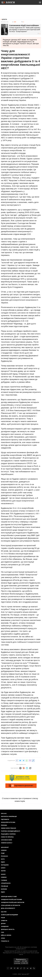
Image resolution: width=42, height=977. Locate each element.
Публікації (4, 886)
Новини (4, 850)
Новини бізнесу (6, 843)
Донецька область (7, 929)
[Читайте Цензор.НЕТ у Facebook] (8, 968)
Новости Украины (7, 837)
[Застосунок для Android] (27, 968)
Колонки (4, 889)
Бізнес (3, 874)
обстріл (3, 912)
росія (3, 917)
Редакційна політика (8, 834)
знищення (4, 926)
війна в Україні (6, 935)
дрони (3, 923)
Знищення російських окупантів (12, 902)
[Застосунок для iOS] (31, 968)
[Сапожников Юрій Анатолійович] (4, 29)
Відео (3, 862)
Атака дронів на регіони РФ (10, 905)
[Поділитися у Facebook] (17, 760)
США (2, 932)
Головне (4, 880)
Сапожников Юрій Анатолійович (24, 25)
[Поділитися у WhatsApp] (26, 760)
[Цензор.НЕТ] (9, 3)
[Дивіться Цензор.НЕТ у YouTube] (18, 968)
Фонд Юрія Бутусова (8, 822)
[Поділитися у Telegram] (23, 760)
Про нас (4, 813)
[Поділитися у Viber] (30, 760)
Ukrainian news (6, 840)
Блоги (4, 19)
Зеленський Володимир (9, 914)
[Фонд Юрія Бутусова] (21, 777)
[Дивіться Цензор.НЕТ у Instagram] (24, 968)
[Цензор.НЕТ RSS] (34, 968)
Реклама (4, 825)
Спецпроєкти (5, 883)
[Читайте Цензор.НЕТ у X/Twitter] (11, 968)
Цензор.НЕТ (5, 847)
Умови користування (8, 828)
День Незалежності (8, 908)
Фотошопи (5, 865)
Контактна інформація (9, 816)
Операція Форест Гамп (9, 896)
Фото (3, 859)
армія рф (4, 920)
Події (2, 853)
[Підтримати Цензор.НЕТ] (21, 785)
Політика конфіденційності (10, 831)
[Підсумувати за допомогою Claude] (23, 768)
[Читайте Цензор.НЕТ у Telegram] (14, 968)
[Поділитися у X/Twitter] (20, 760)
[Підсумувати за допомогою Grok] (30, 768)
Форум (3, 871)
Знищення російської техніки (11, 899)
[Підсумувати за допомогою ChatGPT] (20, 768)
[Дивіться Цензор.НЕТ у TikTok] (21, 968)
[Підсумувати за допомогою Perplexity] (27, 768)
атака (3, 938)
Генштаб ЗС (5, 941)
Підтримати (5, 819)
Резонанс (4, 856)
